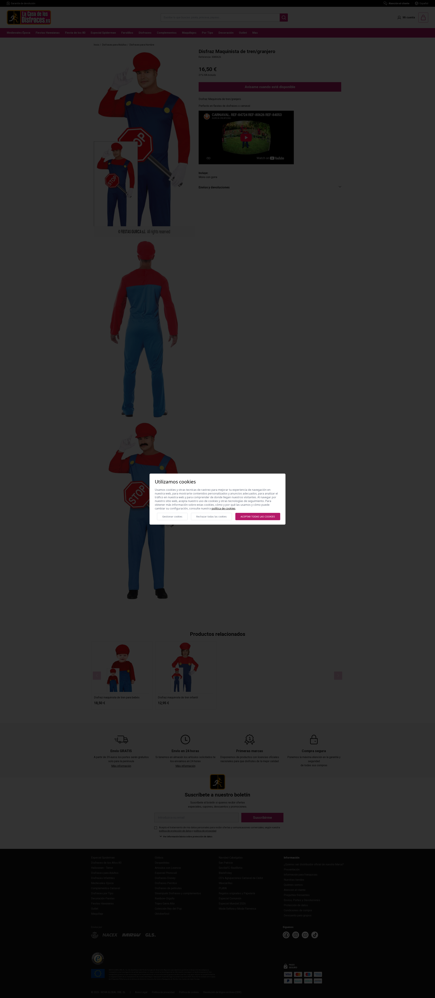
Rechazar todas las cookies (211, 516)
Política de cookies (223, 508)
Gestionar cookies (172, 516)
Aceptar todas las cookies (258, 516)
